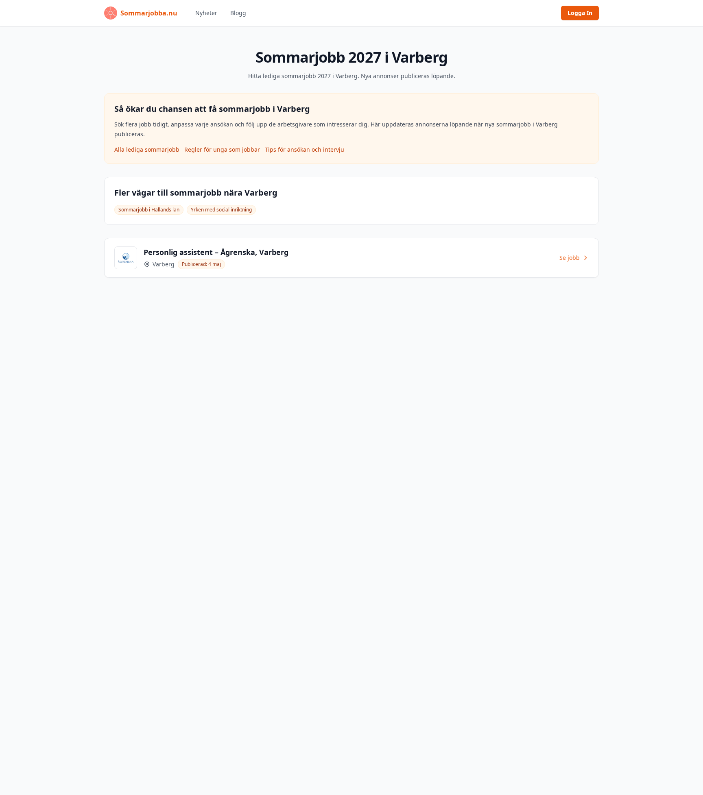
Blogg (238, 13)
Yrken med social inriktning (221, 209)
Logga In (580, 13)
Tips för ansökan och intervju (304, 149)
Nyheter (206, 13)
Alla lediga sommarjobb (146, 149)
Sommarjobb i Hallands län (148, 209)
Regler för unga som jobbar (222, 149)
